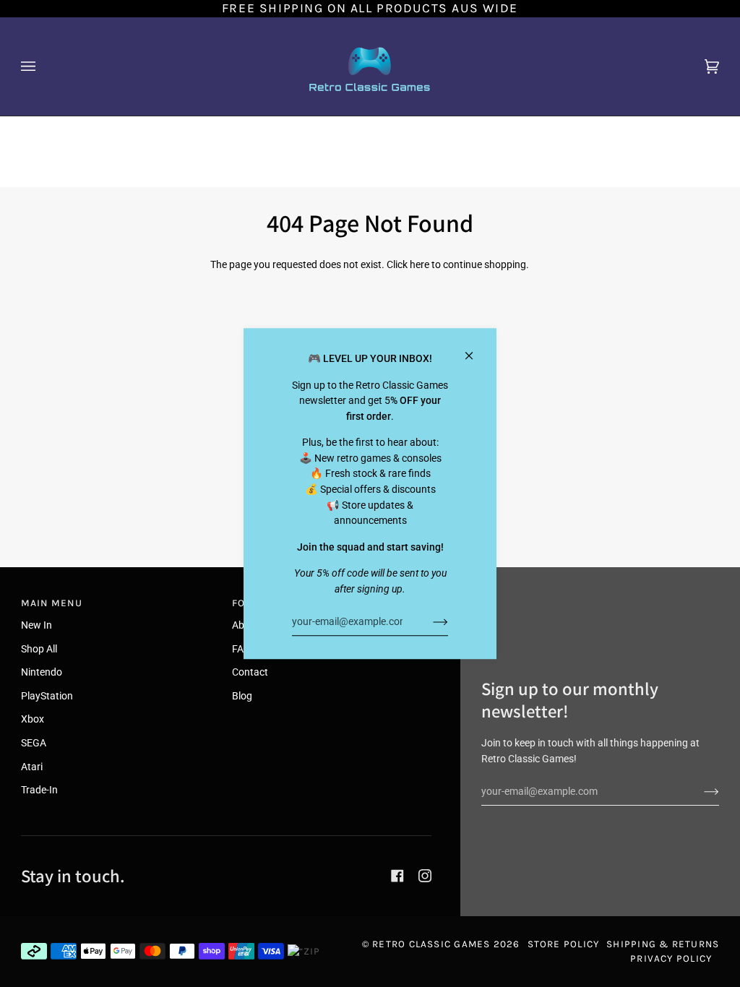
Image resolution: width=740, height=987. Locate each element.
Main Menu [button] (51, 603)
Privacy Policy (671, 958)
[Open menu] (42, 66)
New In (36, 625)
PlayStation (47, 696)
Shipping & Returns (662, 944)
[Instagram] (424, 875)
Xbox (32, 719)
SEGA (33, 743)
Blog (242, 696)
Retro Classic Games (431, 944)
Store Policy (564, 944)
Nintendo (41, 672)
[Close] (475, 349)
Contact (250, 672)
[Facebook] (397, 875)
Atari (32, 767)
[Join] (429, 621)
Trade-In (39, 790)
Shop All (39, 649)
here (419, 265)
